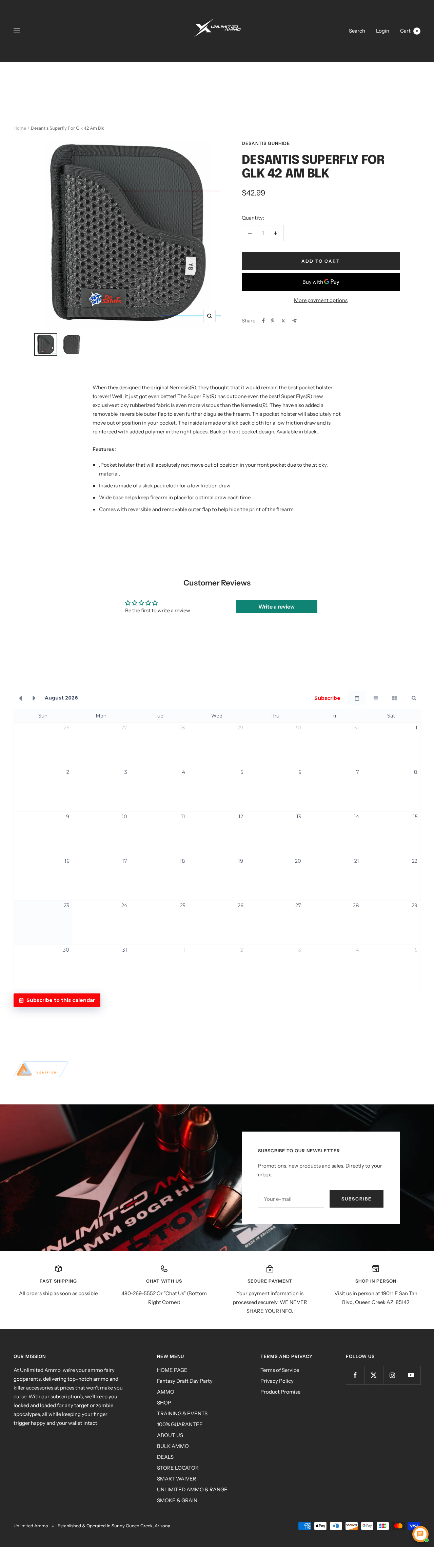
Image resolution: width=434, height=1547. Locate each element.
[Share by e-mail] (294, 321)
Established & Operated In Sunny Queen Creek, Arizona (114, 1525)
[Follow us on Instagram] (392, 1375)
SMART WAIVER (176, 1478)
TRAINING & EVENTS (182, 1413)
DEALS (165, 1457)
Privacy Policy (277, 1381)
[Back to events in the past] (20, 698)
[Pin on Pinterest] (272, 320)
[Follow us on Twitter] (373, 1375)
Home (20, 128)
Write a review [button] (276, 606)
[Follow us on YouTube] (411, 1375)
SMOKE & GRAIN (177, 1500)
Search (357, 30)
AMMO (165, 1391)
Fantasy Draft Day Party (185, 1381)
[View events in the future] (34, 698)
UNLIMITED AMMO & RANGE (192, 1489)
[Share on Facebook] (263, 320)
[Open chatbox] (420, 1534)
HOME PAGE (172, 1370)
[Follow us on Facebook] (355, 1375)
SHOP (164, 1402)
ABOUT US (170, 1435)
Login (382, 30)
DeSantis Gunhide (266, 143)
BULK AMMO (173, 1446)
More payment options (321, 300)
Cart (409, 30)
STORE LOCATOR (178, 1468)
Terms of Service (279, 1370)
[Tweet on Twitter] (283, 320)
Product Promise (280, 1391)
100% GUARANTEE (180, 1424)
